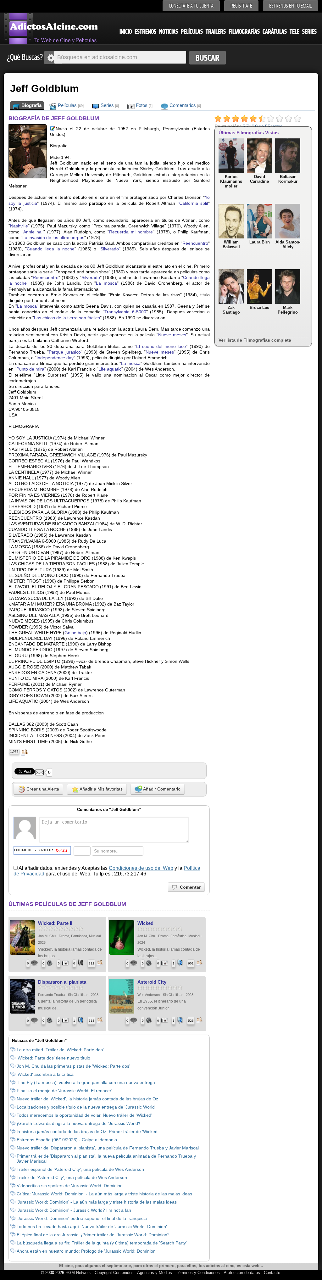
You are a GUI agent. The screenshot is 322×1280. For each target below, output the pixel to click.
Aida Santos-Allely (287, 244)
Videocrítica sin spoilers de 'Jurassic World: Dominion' (70, 1185)
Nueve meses (172, 334)
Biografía (31, 105)
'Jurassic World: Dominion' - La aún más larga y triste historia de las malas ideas (97, 1202)
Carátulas (275, 32)
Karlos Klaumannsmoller (231, 181)
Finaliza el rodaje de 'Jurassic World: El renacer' (64, 1090)
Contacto (272, 1272)
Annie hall (33, 231)
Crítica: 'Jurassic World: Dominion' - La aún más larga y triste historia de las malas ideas (104, 1193)
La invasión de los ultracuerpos (53, 237)
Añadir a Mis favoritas (101, 788)
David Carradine (259, 179)
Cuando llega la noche (51, 248)
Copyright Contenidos (114, 1272)
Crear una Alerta (42, 788)
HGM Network (78, 1272)
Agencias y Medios (154, 1272)
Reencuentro (195, 243)
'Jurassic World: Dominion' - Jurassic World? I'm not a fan (74, 1210)
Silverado (109, 248)
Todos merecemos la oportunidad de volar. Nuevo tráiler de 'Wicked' (84, 1115)
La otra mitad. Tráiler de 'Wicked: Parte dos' (60, 1049)
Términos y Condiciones (198, 1272)
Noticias (168, 32)
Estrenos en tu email (290, 6)
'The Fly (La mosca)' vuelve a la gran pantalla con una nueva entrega (86, 1082)
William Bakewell (231, 244)
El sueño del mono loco (161, 346)
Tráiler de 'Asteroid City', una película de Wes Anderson (72, 1177)
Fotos (144, 105)
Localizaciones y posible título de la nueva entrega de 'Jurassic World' (86, 1107)
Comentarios (184, 105)
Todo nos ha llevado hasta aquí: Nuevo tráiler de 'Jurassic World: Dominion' (92, 1226)
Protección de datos (242, 1272)
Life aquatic (109, 369)
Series (309, 32)
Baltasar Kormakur (287, 179)
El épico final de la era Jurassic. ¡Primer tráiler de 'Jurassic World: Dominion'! (93, 1234)
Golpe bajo (75, 632)
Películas (192, 32)
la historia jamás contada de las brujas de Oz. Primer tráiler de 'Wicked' (87, 1131)
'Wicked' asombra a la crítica (45, 1074)
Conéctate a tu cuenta (191, 6)
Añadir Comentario (161, 788)
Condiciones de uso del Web (141, 868)
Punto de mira (30, 369)
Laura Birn (259, 242)
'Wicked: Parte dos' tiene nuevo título (53, 1057)
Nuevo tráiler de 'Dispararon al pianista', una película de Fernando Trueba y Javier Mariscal (108, 1147)
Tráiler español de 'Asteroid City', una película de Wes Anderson (80, 1169)
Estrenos (145, 32)
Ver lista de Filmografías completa (255, 340)
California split (193, 203)
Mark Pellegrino (288, 310)
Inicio (125, 32)
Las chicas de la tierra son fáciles (67, 317)
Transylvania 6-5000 (125, 311)
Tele (294, 32)
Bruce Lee (259, 307)
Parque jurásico (64, 352)
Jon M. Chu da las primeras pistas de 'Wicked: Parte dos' (73, 1066)
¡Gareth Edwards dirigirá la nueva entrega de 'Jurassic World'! (78, 1123)
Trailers (216, 32)
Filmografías (244, 32)
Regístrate (241, 6)
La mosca (106, 283)
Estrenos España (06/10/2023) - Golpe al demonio (67, 1139)
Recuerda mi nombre (131, 231)
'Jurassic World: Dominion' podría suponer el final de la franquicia (82, 1218)
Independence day (55, 357)
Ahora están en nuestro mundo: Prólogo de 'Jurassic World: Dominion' (87, 1251)
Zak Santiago (231, 310)
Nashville (19, 225)
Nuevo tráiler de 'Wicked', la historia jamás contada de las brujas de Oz (87, 1098)
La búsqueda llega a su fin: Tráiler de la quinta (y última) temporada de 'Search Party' (102, 1242)
